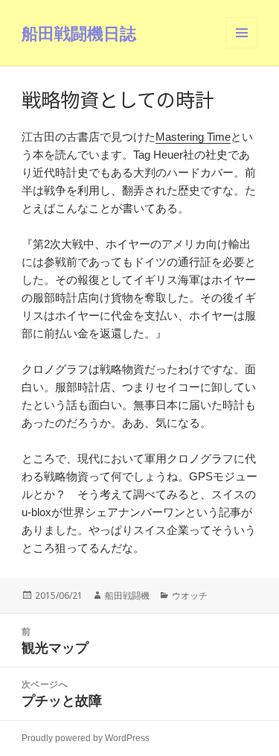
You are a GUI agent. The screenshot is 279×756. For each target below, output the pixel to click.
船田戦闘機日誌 (79, 33)
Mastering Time (193, 136)
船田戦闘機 (127, 595)
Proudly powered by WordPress (86, 738)
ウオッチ (190, 595)
